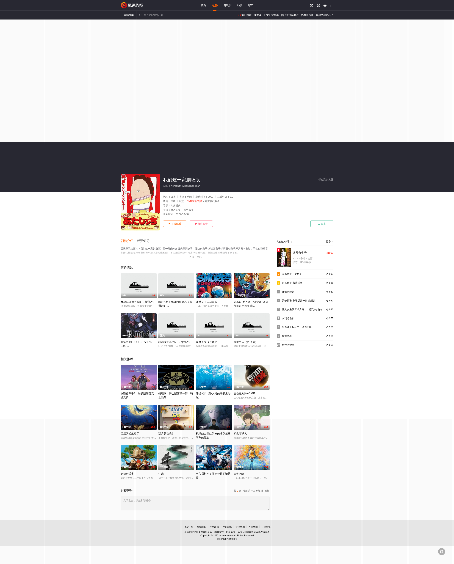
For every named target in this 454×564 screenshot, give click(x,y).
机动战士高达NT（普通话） (174, 341)
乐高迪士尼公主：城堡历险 (297, 327)
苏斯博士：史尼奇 (292, 274)
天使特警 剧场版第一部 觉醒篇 (299, 300)
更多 (329, 241)
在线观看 (174, 223)
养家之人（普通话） (246, 341)
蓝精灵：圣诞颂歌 (206, 301)
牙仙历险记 (288, 291)
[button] (129, 241)
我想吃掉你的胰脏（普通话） (138, 301)
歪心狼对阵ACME (244, 393)
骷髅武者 (287, 336)
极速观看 (201, 223)
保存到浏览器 (326, 179)
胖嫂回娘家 (288, 344)
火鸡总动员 (288, 318)
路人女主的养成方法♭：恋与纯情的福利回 (305, 309)
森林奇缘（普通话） (208, 341)
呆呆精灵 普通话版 (292, 282)
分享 (322, 223)
